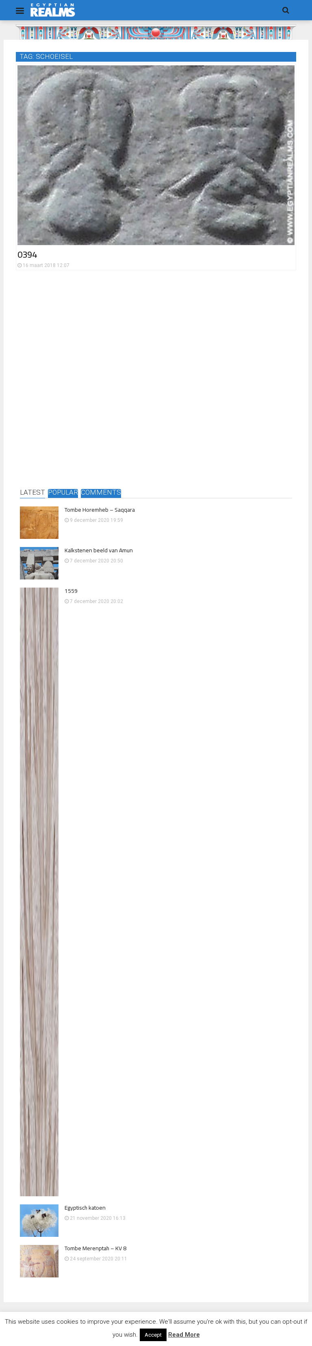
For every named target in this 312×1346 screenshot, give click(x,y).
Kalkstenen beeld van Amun (99, 550)
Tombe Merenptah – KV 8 (95, 1248)
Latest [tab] (32, 492)
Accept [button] (153, 1335)
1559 (71, 591)
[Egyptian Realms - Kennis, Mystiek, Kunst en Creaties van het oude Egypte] (53, 10)
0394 (27, 254)
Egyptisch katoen (85, 1207)
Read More (184, 1334)
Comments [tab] (101, 492)
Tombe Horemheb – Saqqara (100, 509)
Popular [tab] (63, 492)
